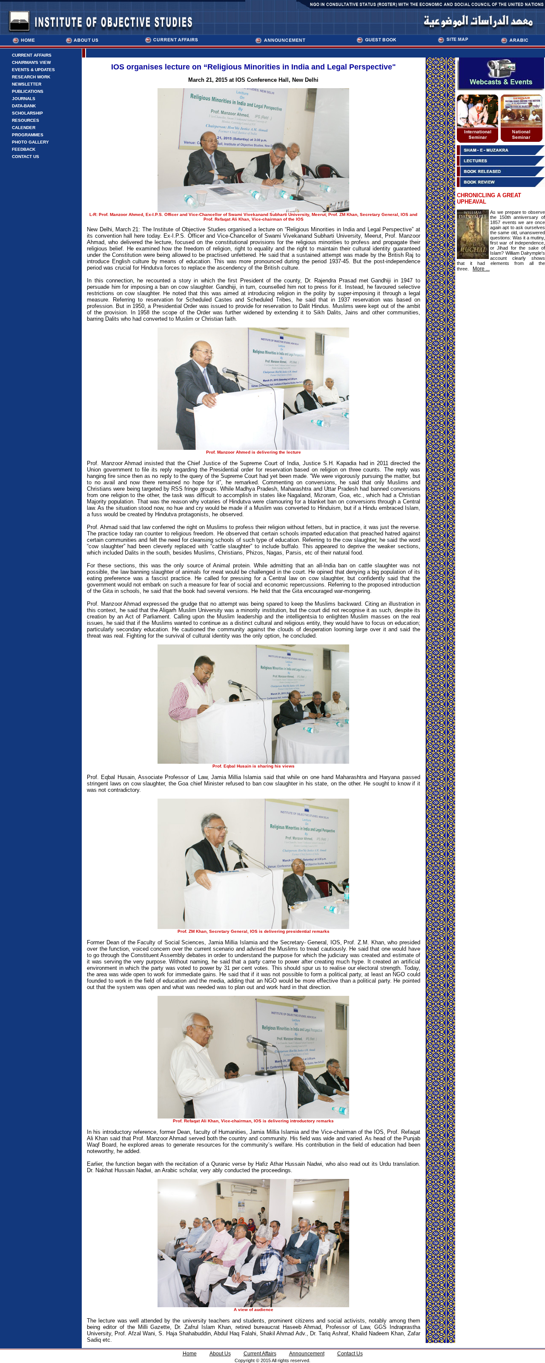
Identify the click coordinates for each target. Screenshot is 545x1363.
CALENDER (23, 127)
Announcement (306, 1354)
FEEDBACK (23, 149)
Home (190, 1354)
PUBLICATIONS (27, 91)
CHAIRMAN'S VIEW (31, 62)
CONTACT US (25, 156)
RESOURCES (25, 120)
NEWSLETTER (26, 84)
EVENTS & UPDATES (33, 69)
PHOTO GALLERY (30, 142)
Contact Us (350, 1354)
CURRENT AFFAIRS (32, 55)
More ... (481, 269)
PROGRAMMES (27, 134)
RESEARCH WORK (31, 77)
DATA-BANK (24, 106)
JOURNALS (23, 98)
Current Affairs (260, 1354)
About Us (220, 1354)
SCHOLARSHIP (27, 113)
